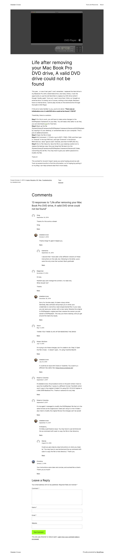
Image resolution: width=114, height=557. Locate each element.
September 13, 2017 (45, 423)
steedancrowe (44, 235)
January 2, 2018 (41, 463)
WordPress (100, 552)
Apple (28, 180)
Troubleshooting (47, 180)
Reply (38, 229)
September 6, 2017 (42, 402)
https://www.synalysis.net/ (64, 368)
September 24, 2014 (43, 217)
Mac (40, 180)
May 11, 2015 (40, 328)
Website (34, 523)
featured (60, 182)
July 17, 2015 (40, 343)
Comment (35, 488)
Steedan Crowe (15, 5)
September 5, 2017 (42, 380)
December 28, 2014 (45, 298)
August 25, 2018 (46, 443)
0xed (46, 124)
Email (34, 515)
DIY (37, 180)
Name (34, 507)
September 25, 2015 (48, 252)
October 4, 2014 (44, 237)
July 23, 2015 (43, 361)
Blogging (33, 180)
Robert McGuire (42, 341)
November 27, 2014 (42, 273)
